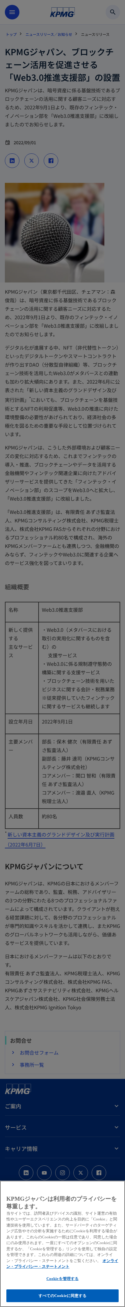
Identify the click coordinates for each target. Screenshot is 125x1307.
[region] (62, 1244)
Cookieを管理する (62, 1278)
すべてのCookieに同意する (63, 1295)
